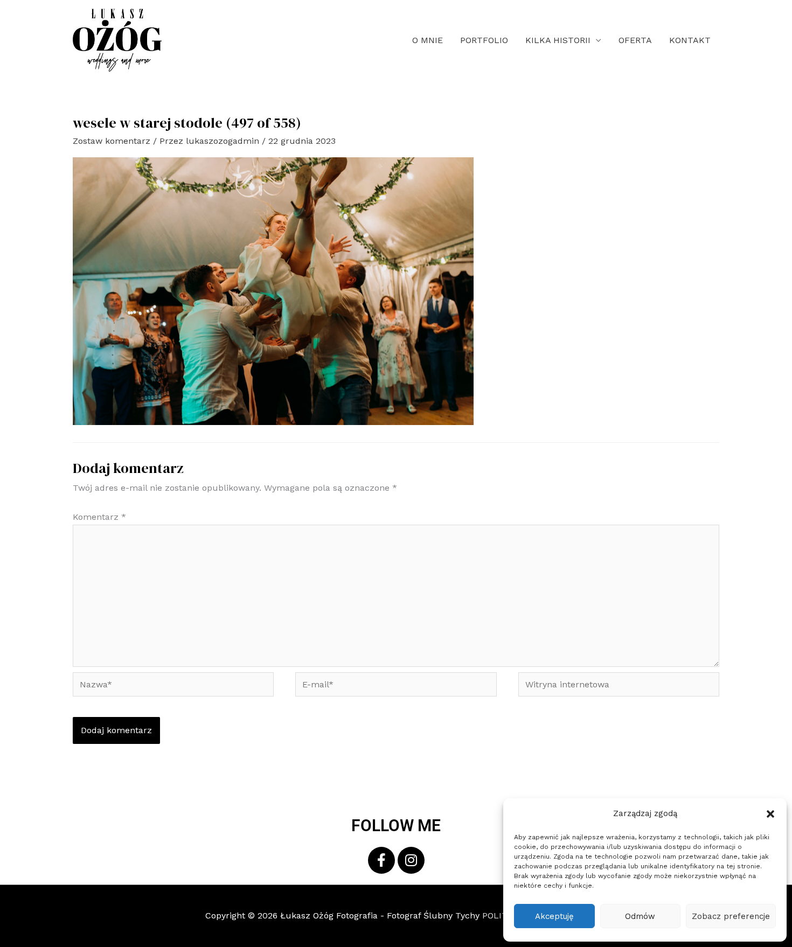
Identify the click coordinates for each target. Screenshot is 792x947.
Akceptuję (554, 916)
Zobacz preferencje (731, 916)
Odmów (640, 916)
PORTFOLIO (484, 40)
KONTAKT (690, 40)
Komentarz (99, 517)
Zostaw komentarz (111, 141)
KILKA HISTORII (557, 40)
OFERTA (635, 40)
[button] (770, 814)
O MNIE (427, 40)
